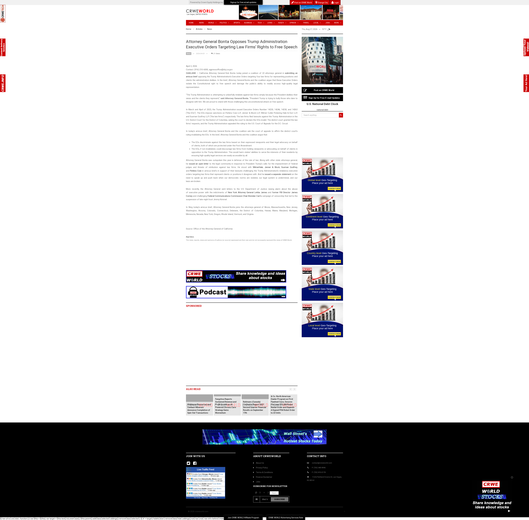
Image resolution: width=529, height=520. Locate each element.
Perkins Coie (195, 171)
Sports (237, 23)
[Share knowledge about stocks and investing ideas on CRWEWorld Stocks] (236, 276)
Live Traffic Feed (205, 469)
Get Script (197, 497)
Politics (223, 23)
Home (191, 23)
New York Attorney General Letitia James (247, 192)
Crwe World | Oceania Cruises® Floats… (201, 480)
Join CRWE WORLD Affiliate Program (243, 518)
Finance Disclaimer (264, 477)
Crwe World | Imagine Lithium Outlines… (205, 475)
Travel (306, 23)
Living (269, 23)
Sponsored (194, 305)
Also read (193, 389)
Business (248, 23)
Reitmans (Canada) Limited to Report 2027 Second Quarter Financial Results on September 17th (254, 407)
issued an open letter (199, 164)
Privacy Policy (262, 468)
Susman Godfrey (289, 167)
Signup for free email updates (243, 2)
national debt (322, 110)
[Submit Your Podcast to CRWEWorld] (236, 292)
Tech (260, 23)
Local (316, 23)
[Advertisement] (236, 259)
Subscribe (279, 499)
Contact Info (316, 456)
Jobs (328, 23)
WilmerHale (258, 167)
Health (281, 23)
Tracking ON (213, 497)
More (336, 23)
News (201, 23)
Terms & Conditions (264, 472)
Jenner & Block (272, 167)
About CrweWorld (267, 456)
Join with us (195, 456)
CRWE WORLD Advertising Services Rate (285, 518)
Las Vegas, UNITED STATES (197, 14)
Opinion (293, 23)
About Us (260, 463)
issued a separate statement (278, 174)
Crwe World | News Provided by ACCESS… (204, 489)
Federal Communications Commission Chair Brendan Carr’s (235, 196)
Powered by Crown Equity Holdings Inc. (206, 2)
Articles (199, 29)
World (211, 23)
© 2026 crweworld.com (198, 511)
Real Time (205, 497)
